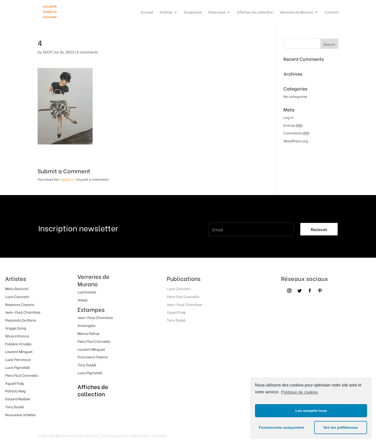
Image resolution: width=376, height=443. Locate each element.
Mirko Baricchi (16, 288)
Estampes (216, 12)
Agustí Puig (14, 383)
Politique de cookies (299, 392)
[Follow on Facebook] (310, 291)
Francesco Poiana (93, 356)
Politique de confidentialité (125, 435)
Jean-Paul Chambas (22, 312)
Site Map (159, 435)
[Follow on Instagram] (289, 291)
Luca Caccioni (17, 296)
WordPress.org (295, 140)
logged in (67, 179)
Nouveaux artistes (20, 414)
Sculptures (193, 12)
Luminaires (87, 291)
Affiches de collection (255, 12)
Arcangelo (86, 325)
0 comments (87, 51)
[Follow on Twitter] (299, 291)
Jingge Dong (15, 328)
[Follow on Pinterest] (320, 291)
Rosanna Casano (19, 304)
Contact (331, 12)
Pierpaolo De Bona (20, 320)
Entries (292, 125)
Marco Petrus (88, 333)
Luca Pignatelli (17, 367)
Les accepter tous (311, 410)
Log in (288, 117)
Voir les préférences (340, 427)
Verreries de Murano (296, 12)
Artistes (166, 12)
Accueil (147, 12)
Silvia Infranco (17, 335)
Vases (82, 299)
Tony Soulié (14, 406)
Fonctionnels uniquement (281, 427)
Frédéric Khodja (18, 343)
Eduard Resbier (17, 398)
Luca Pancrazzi (18, 359)
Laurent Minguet (18, 351)
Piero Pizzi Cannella (21, 375)
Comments (296, 132)
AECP (47, 51)
